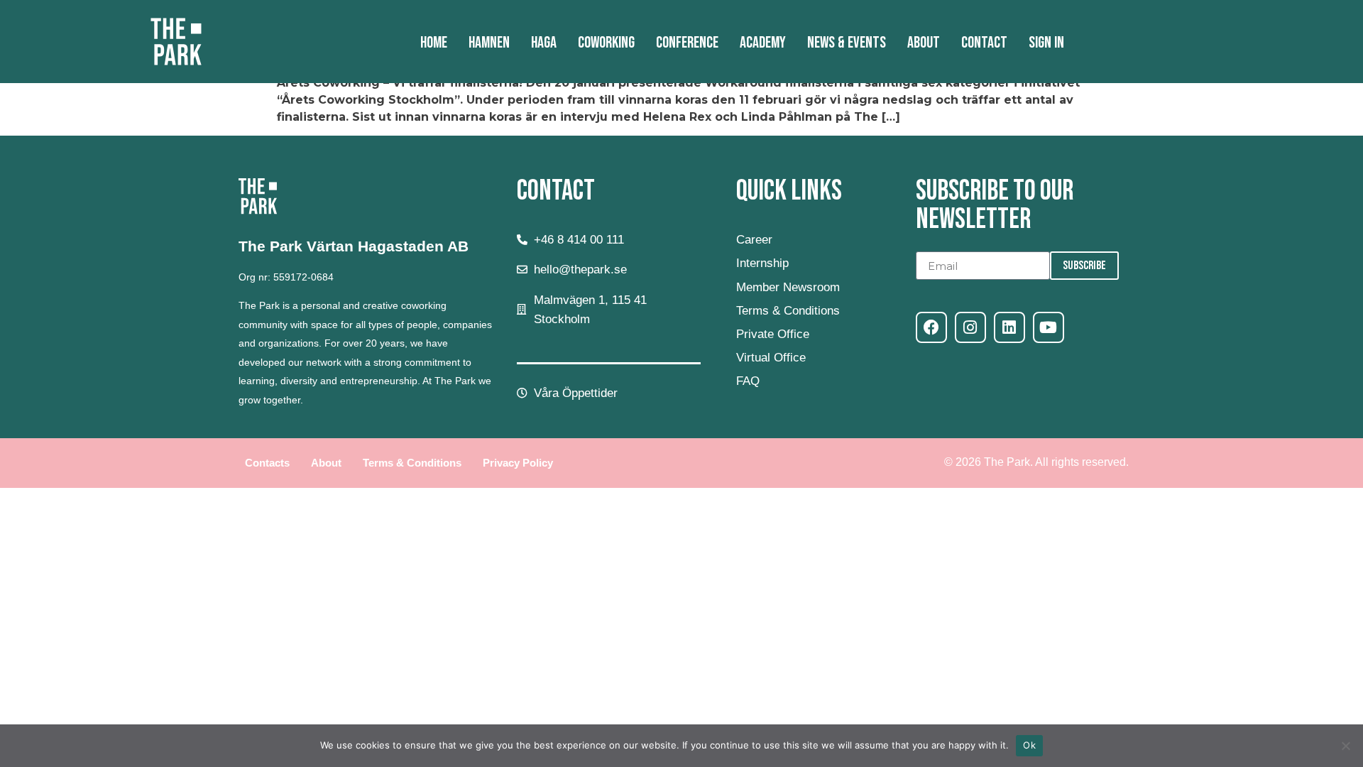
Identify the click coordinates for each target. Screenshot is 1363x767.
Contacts (267, 463)
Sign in (1046, 43)
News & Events (846, 43)
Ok (1029, 745)
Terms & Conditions (412, 463)
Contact (984, 43)
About (923, 43)
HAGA (544, 43)
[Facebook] (931, 327)
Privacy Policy (518, 463)
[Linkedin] (1009, 327)
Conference (687, 43)
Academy (763, 43)
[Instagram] (970, 327)
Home (433, 43)
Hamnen (489, 43)
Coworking (606, 43)
